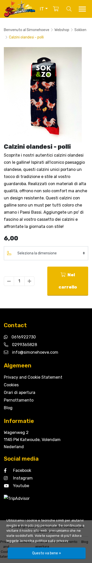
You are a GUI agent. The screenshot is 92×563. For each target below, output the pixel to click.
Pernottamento (18, 400)
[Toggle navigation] (82, 9)
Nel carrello (68, 281)
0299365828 (24, 344)
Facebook (22, 470)
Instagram (23, 478)
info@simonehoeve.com (35, 352)
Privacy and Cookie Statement (33, 377)
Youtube (21, 485)
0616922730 (24, 337)
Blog (8, 407)
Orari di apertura (19, 392)
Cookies (11, 384)
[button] (44, 9)
